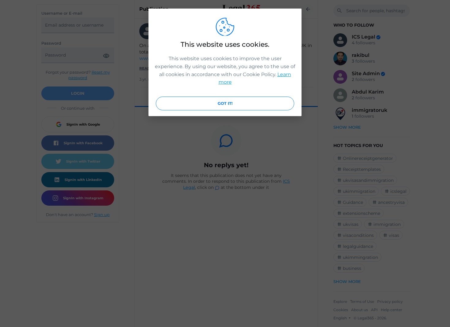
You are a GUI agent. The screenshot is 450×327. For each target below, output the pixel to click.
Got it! (225, 103)
